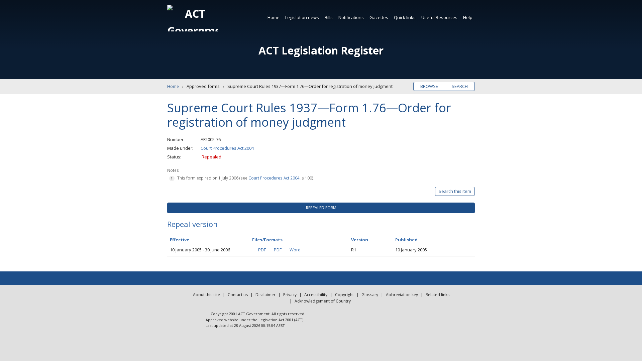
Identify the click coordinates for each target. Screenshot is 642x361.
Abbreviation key (402, 294)
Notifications (351, 17)
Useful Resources (439, 17)
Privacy (290, 294)
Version (359, 240)
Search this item (455, 191)
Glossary (369, 294)
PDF (262, 250)
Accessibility (315, 294)
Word (295, 250)
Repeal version (192, 224)
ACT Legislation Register (321, 50)
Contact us (238, 294)
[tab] (321, 208)
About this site (206, 294)
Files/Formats (267, 240)
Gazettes (378, 17)
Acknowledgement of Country (323, 301)
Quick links (405, 17)
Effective (179, 240)
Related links (437, 294)
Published (406, 240)
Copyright (344, 294)
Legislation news (302, 17)
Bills (329, 17)
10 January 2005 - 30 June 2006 (200, 250)
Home (274, 17)
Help (467, 17)
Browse (429, 86)
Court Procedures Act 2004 (227, 148)
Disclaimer (265, 294)
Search (460, 86)
